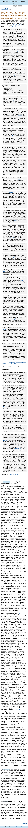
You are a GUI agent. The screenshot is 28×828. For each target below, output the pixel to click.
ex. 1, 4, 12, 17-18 (14, 362)
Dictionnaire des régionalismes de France (14, 2)
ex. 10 (23, 362)
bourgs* (20, 115)
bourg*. (16, 220)
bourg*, (20, 38)
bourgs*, (11, 192)
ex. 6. (13, 363)
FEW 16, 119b (21, 530)
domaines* (18, 448)
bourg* (16, 51)
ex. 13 (5, 363)
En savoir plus (19, 826)
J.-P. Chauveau (24, 823)
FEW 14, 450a (17, 500)
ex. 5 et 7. (13, 474)
